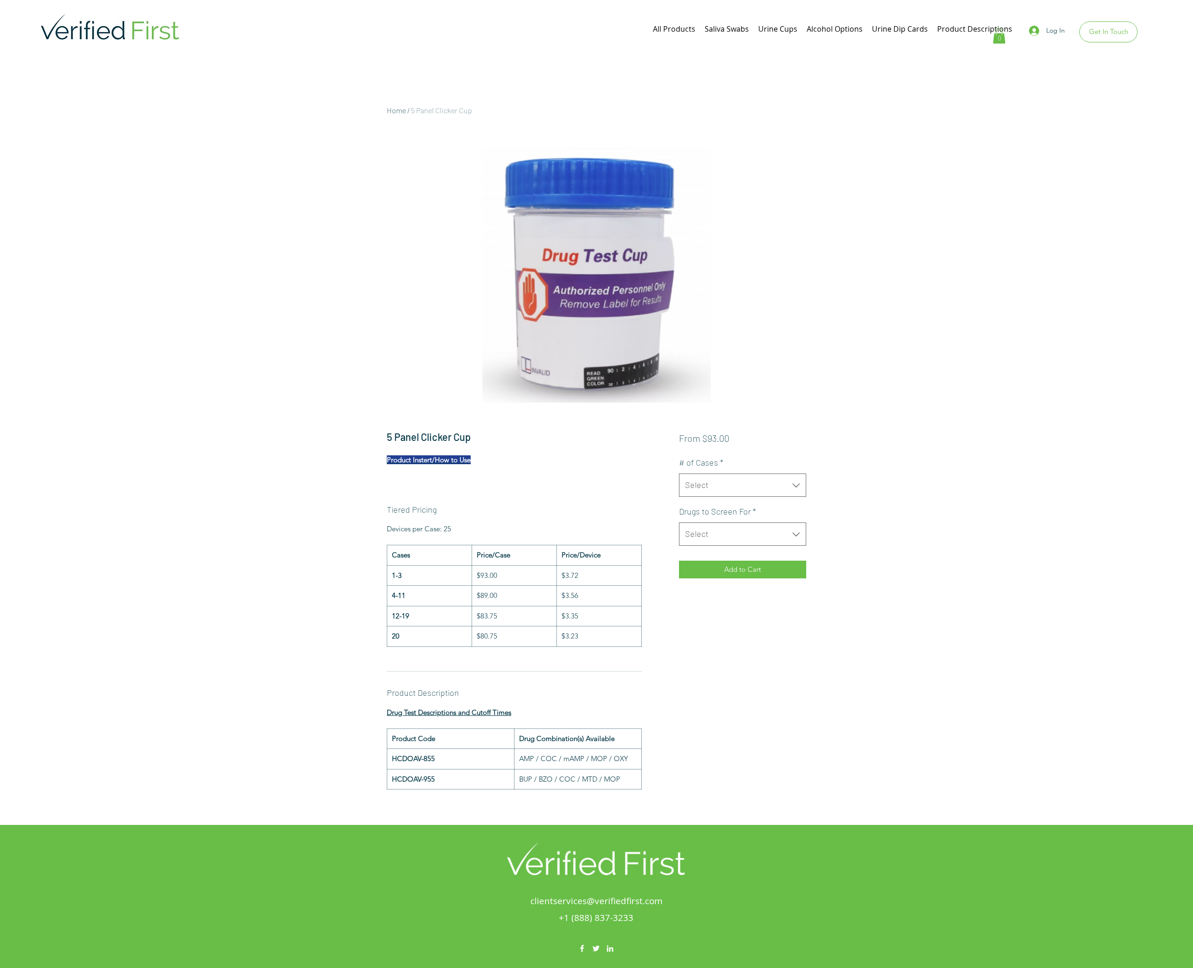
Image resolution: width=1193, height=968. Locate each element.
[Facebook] (582, 948)
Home (396, 110)
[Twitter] (596, 948)
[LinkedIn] (610, 948)
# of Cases (701, 462)
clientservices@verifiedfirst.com (596, 901)
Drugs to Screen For (717, 511)
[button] (999, 35)
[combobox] (742, 485)
